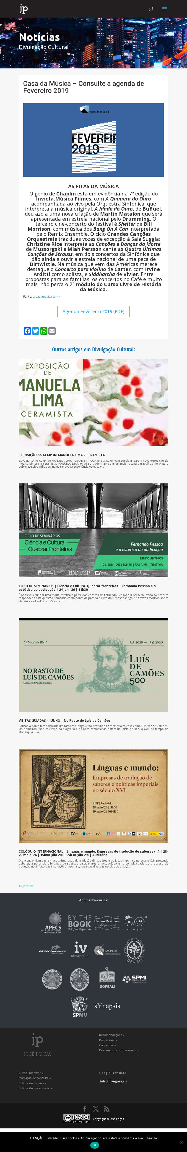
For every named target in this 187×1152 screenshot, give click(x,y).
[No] (181, 1142)
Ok (95, 1145)
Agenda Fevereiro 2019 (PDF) (93, 311)
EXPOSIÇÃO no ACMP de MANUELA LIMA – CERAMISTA (62, 455)
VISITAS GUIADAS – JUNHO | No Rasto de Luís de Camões (65, 720)
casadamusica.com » (46, 296)
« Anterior (26, 886)
